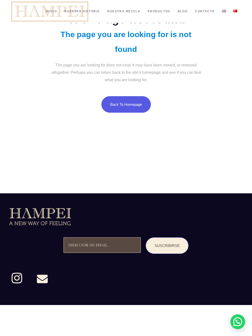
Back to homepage (126, 104)
